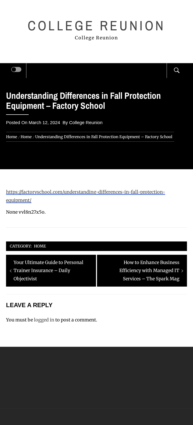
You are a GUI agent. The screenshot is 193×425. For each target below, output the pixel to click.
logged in (44, 320)
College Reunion (96, 25)
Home (40, 246)
